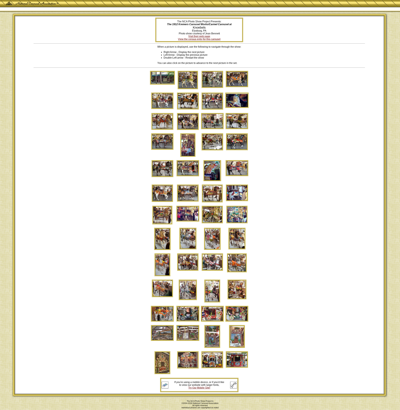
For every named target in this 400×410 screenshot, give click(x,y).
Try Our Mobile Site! (199, 387)
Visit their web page (199, 36)
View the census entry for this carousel (199, 39)
